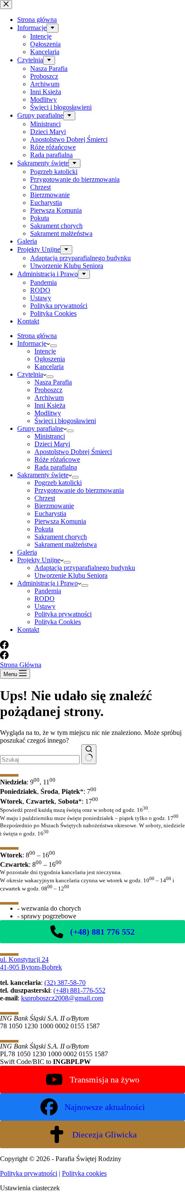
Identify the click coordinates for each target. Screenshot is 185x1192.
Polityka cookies (84, 1173)
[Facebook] (4, 646)
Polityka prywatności (63, 614)
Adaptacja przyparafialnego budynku (84, 567)
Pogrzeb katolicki (58, 482)
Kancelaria (49, 366)
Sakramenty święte (42, 475)
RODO (44, 598)
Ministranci (49, 436)
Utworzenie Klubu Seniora (71, 575)
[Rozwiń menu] (53, 345)
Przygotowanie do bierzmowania (79, 490)
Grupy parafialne (40, 428)
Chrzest (44, 498)
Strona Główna (20, 664)
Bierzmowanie (54, 505)
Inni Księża (49, 405)
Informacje (31, 343)
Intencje (45, 351)
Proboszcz (48, 389)
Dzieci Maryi (52, 444)
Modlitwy (47, 413)
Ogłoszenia (49, 359)
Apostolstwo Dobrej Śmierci (73, 451)
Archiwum (49, 397)
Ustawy (45, 606)
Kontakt (28, 629)
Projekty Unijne (38, 560)
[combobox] (40, 759)
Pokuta (43, 529)
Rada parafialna (55, 467)
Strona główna (37, 335)
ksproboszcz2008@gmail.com (62, 998)
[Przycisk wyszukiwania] (88, 754)
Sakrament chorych (60, 536)
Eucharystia (50, 513)
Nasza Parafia (53, 382)
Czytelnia (30, 374)
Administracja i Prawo (47, 583)
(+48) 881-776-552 (79, 990)
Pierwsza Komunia (60, 521)
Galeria (27, 552)
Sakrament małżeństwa (65, 544)
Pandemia (47, 590)
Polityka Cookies (57, 621)
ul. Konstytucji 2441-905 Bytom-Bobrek (31, 963)
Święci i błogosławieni (65, 420)
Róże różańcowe (57, 459)
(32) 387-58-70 (65, 982)
